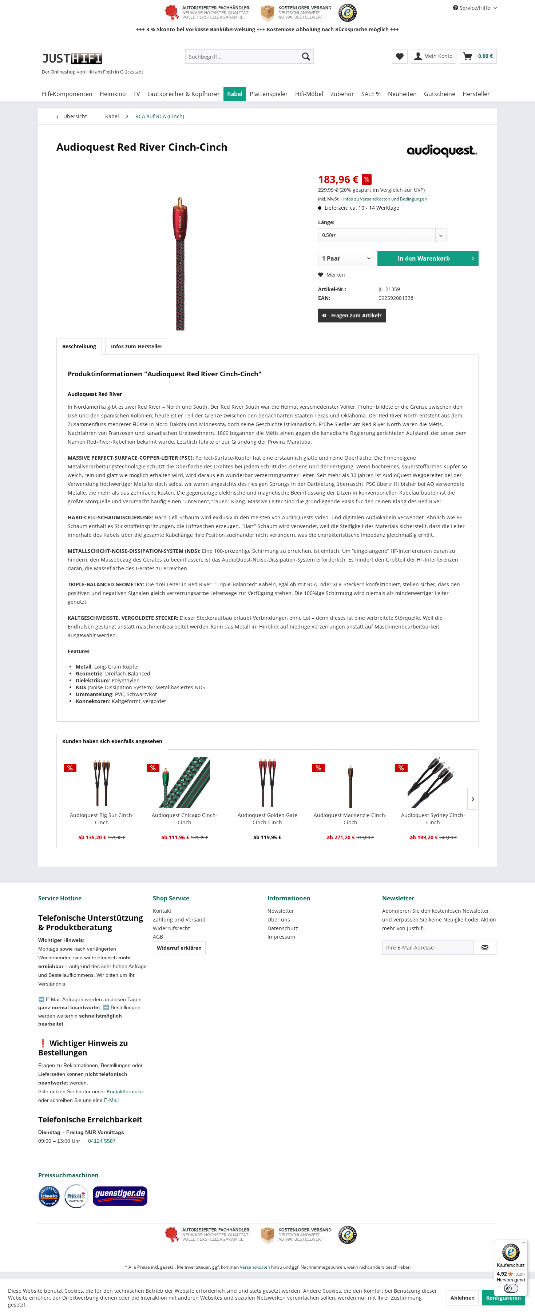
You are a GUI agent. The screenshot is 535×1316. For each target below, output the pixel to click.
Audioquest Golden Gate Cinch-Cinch (267, 819)
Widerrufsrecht (171, 928)
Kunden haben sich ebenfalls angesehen (112, 741)
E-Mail (111, 1100)
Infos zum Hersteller (136, 346)
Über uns (279, 919)
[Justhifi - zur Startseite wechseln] (72, 58)
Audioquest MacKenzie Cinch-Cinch (350, 819)
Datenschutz (283, 928)
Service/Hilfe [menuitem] (475, 7)
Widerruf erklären (179, 947)
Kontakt (162, 910)
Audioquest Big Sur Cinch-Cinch (102, 819)
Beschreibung (79, 346)
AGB (158, 936)
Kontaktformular (125, 1091)
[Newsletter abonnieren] (484, 947)
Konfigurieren (503, 1297)
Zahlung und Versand (179, 919)
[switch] (511, 1288)
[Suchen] (306, 56)
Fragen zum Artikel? (356, 315)
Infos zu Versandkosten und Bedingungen (385, 199)
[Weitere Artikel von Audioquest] (442, 154)
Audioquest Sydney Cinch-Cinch (433, 819)
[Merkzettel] (400, 56)
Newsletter (281, 910)
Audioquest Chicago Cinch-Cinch (185, 819)
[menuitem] (249, 56)
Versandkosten (255, 1267)
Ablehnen (463, 1297)
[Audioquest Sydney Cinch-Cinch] (433, 782)
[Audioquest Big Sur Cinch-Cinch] (102, 782)
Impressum (281, 936)
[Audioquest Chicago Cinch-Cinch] (185, 782)
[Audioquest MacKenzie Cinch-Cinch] (350, 782)
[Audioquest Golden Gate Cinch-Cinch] (267, 782)
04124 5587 (102, 1141)
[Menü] (523, 1244)
